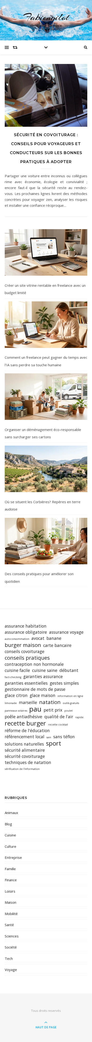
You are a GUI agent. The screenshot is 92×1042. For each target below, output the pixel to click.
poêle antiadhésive (23, 716)
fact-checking (13, 677)
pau (35, 709)
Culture (10, 846)
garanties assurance (43, 676)
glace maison (42, 695)
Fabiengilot (46, 17)
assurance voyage (66, 632)
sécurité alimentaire (25, 750)
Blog (8, 824)
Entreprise (13, 857)
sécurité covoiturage (25, 756)
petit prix (53, 710)
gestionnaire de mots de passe (35, 689)
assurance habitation (25, 626)
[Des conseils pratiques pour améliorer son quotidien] (46, 541)
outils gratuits (71, 703)
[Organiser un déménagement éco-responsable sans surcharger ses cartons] (46, 396)
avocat (37, 638)
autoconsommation (17, 639)
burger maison (23, 645)
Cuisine (10, 835)
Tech (9, 958)
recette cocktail (58, 724)
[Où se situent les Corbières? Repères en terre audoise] (46, 469)
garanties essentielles (26, 683)
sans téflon (64, 736)
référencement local (24, 736)
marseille (28, 702)
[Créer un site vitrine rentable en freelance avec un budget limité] (46, 252)
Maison (10, 902)
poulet (68, 710)
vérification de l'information (22, 769)
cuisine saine (44, 670)
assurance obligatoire (26, 632)
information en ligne (70, 696)
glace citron (16, 695)
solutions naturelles (24, 744)
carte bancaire (57, 645)
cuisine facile (17, 670)
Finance (11, 879)
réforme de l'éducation (27, 730)
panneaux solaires (16, 710)
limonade (11, 703)
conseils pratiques (27, 658)
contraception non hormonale (34, 664)
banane (53, 638)
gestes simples (64, 683)
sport (53, 743)
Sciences (12, 936)
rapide (79, 717)
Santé (9, 924)
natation (50, 702)
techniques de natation (28, 762)
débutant (68, 670)
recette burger (25, 723)
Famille (10, 868)
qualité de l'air (58, 716)
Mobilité (11, 913)
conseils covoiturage (24, 651)
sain (48, 737)
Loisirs (10, 891)
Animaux (11, 812)
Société (11, 947)
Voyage (11, 969)
